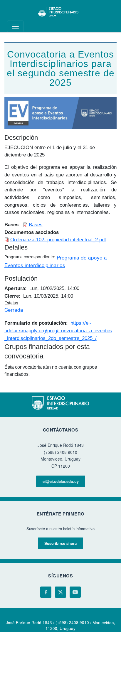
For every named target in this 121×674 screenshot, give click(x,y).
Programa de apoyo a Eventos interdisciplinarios (55, 261)
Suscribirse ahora (60, 543)
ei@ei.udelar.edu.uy (61, 481)
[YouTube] (75, 592)
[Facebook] (45, 592)
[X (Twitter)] (60, 592)
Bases (36, 225)
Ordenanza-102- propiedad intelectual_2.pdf (58, 239)
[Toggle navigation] (15, 26)
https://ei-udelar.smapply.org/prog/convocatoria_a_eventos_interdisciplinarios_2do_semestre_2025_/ (58, 330)
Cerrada (13, 309)
